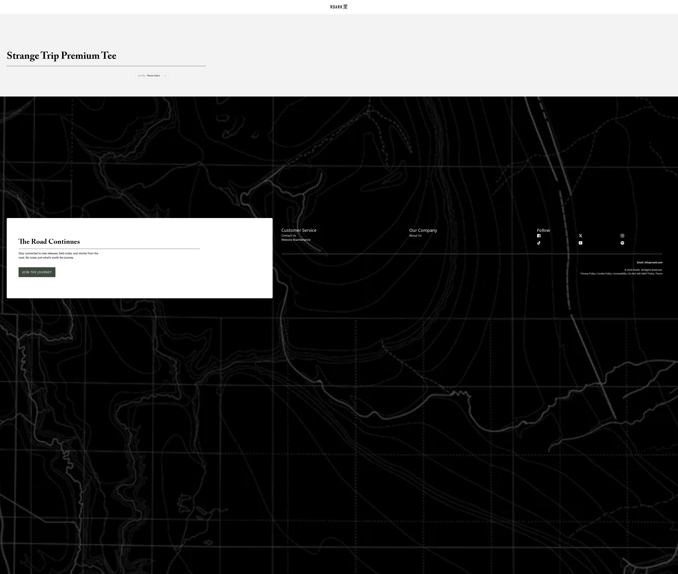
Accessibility (620, 273)
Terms (659, 273)
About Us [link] (415, 235)
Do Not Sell (634, 273)
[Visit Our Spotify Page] (622, 243)
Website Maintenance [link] (295, 240)
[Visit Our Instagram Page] (622, 235)
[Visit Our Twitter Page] (580, 235)
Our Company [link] (423, 230)
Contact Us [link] (288, 235)
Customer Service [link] (299, 230)
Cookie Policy (604, 273)
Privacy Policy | (589, 273)
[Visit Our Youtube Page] (580, 243)
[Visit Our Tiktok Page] (539, 243)
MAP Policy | (649, 273)
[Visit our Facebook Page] (539, 235)
